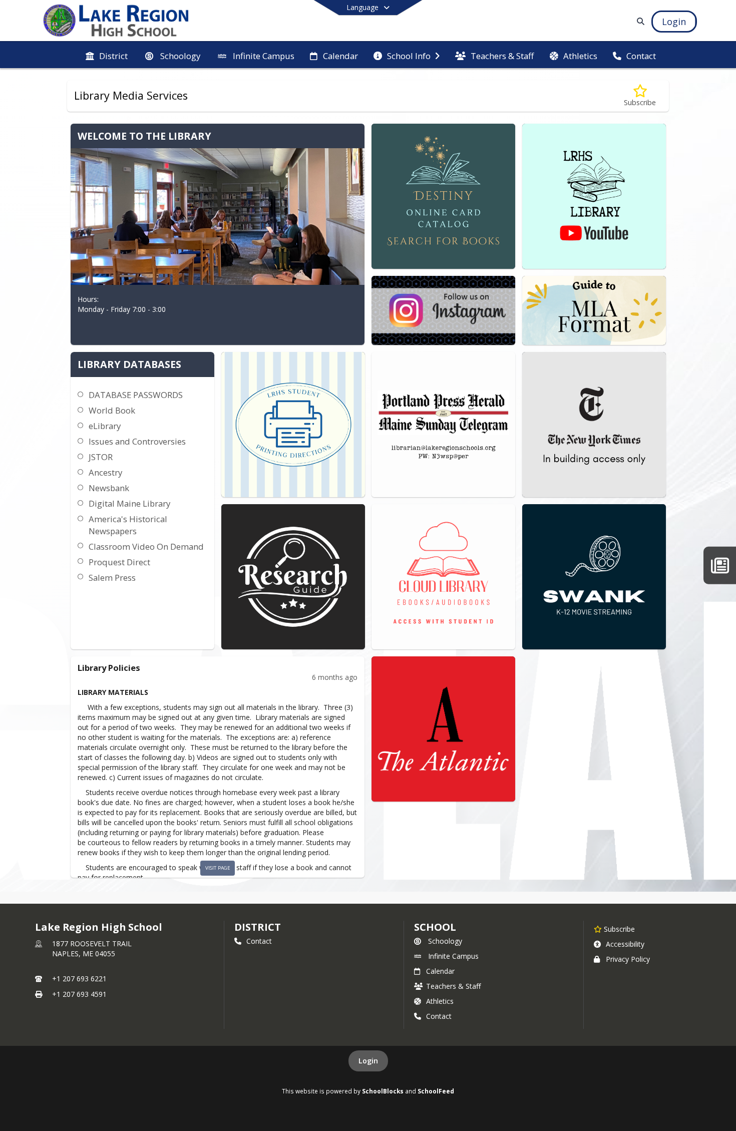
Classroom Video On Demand (146, 546)
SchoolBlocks (383, 1091)
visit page (217, 868)
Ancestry (105, 472)
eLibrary (105, 426)
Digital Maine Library (129, 503)
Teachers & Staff (453, 986)
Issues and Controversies (137, 441)
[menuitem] (107, 55)
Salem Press (112, 577)
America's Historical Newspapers (128, 525)
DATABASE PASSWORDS (136, 395)
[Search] (638, 21)
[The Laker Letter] (719, 565)
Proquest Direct (119, 562)
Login (368, 1060)
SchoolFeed (436, 1091)
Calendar (440, 971)
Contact (259, 941)
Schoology (445, 941)
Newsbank (109, 488)
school (435, 927)
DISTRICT (257, 927)
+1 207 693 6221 (79, 978)
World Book (112, 410)
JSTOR (101, 457)
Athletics (440, 1001)
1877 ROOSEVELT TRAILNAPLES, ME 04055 (92, 948)
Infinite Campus (453, 956)
